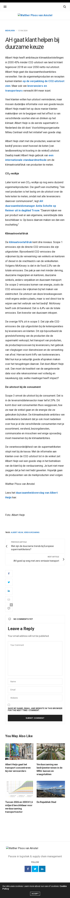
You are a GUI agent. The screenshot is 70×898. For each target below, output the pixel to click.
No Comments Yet (23, 619)
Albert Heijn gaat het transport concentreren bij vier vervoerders (18, 767)
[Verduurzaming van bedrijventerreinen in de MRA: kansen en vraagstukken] (51, 751)
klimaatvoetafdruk (20, 242)
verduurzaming (31, 532)
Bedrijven (10, 31)
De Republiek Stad (46, 802)
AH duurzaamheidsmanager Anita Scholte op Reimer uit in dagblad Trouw (30, 206)
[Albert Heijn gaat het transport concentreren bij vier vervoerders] (19, 751)
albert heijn (17, 532)
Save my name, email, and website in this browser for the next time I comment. (35, 709)
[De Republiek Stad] (51, 789)
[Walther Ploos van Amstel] (35, 15)
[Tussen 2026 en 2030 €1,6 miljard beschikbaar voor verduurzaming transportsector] (19, 789)
